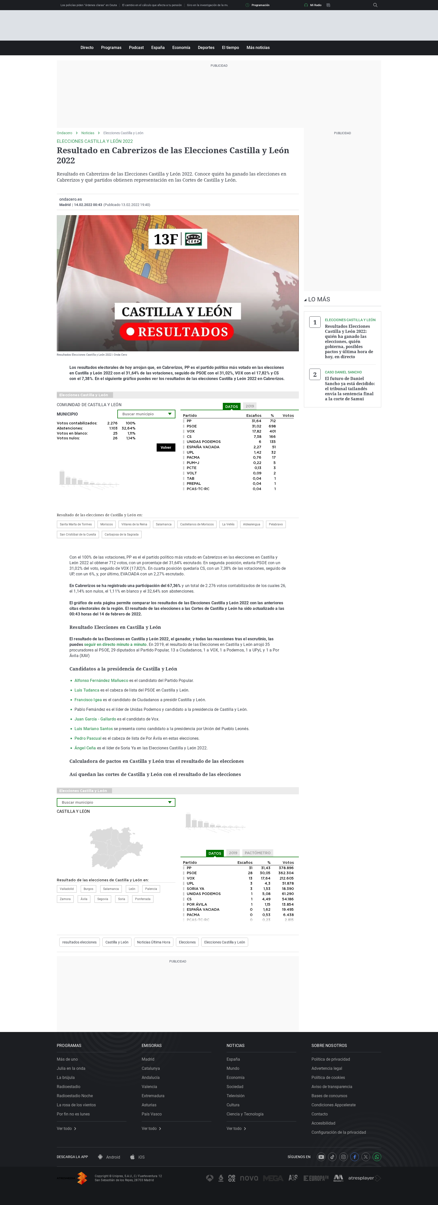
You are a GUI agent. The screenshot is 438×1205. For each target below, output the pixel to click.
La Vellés (228, 524)
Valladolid (67, 889)
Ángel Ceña (85, 748)
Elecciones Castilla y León (123, 133)
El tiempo (230, 47)
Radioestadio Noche (75, 1095)
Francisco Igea (88, 699)
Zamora (65, 899)
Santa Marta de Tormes (76, 524)
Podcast (136, 47)
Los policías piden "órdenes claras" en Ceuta (89, 5)
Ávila (84, 899)
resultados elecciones (79, 942)
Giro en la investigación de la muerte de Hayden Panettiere (224, 5)
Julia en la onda (71, 1068)
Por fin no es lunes (73, 1114)
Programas (111, 47)
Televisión (236, 1095)
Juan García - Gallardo (95, 719)
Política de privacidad (331, 1059)
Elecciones (187, 942)
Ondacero (64, 133)
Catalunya (151, 1068)
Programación (260, 5)
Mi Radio (315, 5)
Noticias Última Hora (153, 942)
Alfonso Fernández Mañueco (102, 680)
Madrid (148, 1059)
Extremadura (153, 1095)
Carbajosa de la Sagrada (122, 534)
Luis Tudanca (87, 690)
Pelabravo (276, 524)
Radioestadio (68, 1086)
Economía (181, 47)
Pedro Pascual (88, 738)
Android (112, 1157)
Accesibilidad (323, 1123)
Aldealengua (251, 524)
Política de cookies (328, 1077)
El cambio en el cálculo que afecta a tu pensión (152, 5)
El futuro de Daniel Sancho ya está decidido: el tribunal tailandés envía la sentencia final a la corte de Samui (350, 389)
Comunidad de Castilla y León (89, 404)
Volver (166, 447)
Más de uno (67, 1059)
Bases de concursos (329, 1095)
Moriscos (106, 524)
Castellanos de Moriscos (197, 524)
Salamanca (164, 524)
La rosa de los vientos (76, 1105)
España (158, 47)
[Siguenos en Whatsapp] (377, 1156)
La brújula (66, 1077)
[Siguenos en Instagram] (343, 1156)
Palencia (151, 889)
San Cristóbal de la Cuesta (78, 534)
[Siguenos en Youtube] (321, 1156)
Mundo (233, 1068)
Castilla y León (73, 811)
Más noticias (258, 47)
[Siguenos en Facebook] (354, 1156)
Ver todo (64, 1129)
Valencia (149, 1086)
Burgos (88, 889)
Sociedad (235, 1086)
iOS (141, 1157)
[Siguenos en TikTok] (332, 1156)
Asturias (149, 1105)
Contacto (320, 1114)
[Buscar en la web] (375, 5)
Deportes (206, 47)
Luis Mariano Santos (94, 728)
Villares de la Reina (134, 524)
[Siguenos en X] (365, 1156)
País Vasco (152, 1114)
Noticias (87, 133)
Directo (87, 47)
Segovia (102, 899)
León (132, 889)
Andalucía (151, 1077)
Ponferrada (143, 899)
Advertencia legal (327, 1068)
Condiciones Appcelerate (334, 1105)
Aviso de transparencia (332, 1086)
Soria (121, 899)
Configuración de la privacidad (339, 1132)
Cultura (233, 1105)
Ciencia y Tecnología (245, 1114)
